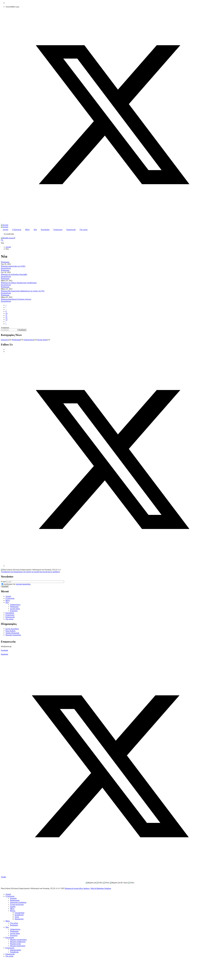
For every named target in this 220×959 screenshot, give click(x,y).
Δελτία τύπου (42, 340)
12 (6, 318)
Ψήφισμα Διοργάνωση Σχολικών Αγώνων (16, 299)
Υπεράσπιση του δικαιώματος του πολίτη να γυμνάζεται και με (30, 572)
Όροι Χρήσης (10, 631)
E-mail (3, 582)
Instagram (4, 654)
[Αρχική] (4, 225)
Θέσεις (12, 911)
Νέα (7, 602)
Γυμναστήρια (19, 913)
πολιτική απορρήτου (23, 584)
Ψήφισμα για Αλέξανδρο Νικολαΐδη (14, 274)
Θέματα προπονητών (17, 946)
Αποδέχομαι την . (17, 584)
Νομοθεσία (14, 952)
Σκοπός (12, 907)
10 (6, 313)
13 (6, 320)
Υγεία (17, 917)
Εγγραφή (5, 586)
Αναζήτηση (5, 328)
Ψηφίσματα (5, 262)
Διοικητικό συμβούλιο (18, 902)
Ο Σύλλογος (10, 598)
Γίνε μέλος (9, 619)
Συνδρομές (14, 925)
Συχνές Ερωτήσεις (12, 629)
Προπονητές (19, 919)
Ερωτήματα (10, 613)
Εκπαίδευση (19, 915)
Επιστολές (4, 340)
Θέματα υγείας (15, 944)
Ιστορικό (13, 898)
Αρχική (8, 247)
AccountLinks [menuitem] (9, 234)
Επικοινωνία (10, 617)
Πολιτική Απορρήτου (13, 635)
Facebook (4, 650)
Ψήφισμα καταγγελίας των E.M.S (13, 266)
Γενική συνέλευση (17, 904)
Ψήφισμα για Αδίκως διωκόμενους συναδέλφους (19, 283)
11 (6, 315)
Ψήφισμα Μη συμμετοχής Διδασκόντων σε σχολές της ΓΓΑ (22, 291)
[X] (112, 566)
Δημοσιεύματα (15, 950)
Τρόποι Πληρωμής (12, 633)
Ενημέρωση (10, 615)
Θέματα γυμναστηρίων (18, 940)
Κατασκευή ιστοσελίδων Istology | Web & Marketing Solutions (88, 888)
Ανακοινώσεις (29, 340)
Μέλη (8, 600)
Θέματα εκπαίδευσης (18, 942)
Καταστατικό (14, 900)
